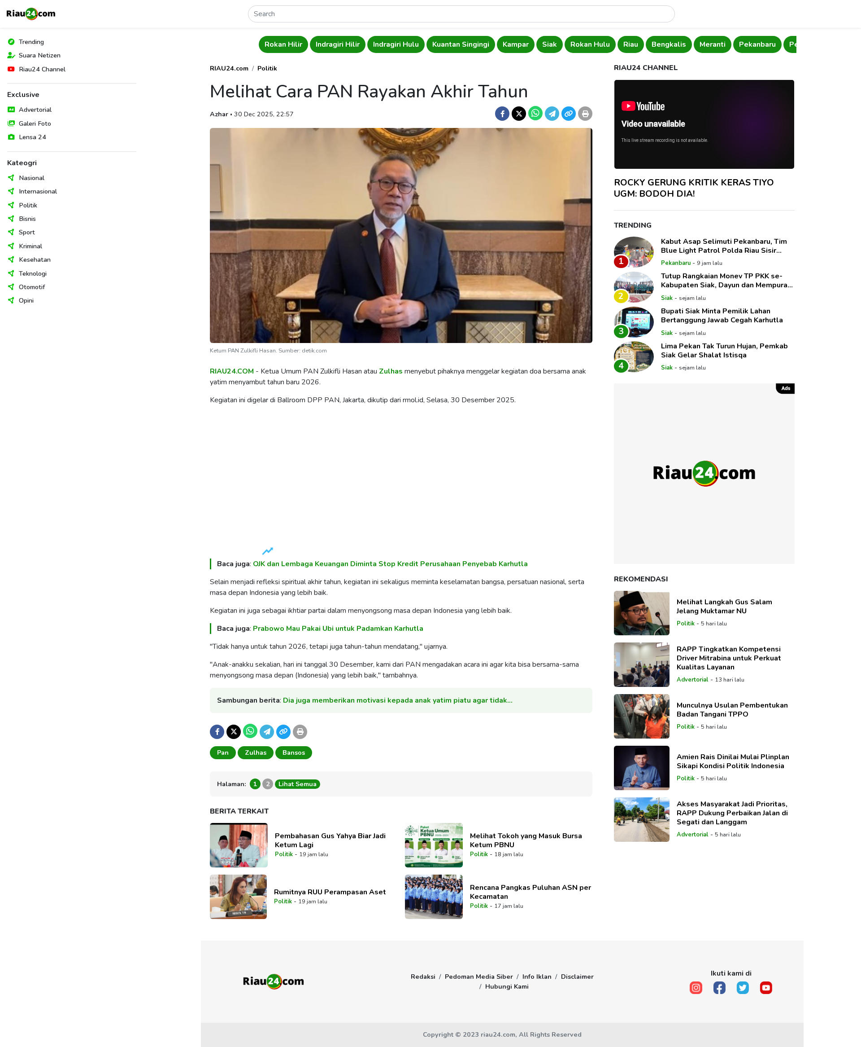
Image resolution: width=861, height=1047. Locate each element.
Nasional (31, 177)
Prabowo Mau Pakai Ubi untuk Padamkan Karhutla (338, 628)
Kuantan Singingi (460, 44)
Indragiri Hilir (338, 44)
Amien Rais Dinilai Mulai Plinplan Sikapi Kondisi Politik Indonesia (733, 761)
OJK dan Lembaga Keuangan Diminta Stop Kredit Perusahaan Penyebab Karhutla (390, 564)
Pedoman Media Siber (479, 976)
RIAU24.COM (232, 371)
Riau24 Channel (42, 69)
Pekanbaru (757, 44)
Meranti (713, 44)
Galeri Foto (35, 123)
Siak (549, 44)
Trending (31, 41)
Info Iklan (537, 976)
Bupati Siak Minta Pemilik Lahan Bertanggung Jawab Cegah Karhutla (722, 316)
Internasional (38, 191)
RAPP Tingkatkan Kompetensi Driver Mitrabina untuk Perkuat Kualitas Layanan (729, 657)
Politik (28, 205)
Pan (223, 752)
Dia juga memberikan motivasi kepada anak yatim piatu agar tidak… (398, 700)
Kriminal (30, 246)
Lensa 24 (32, 136)
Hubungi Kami (507, 986)
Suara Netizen (40, 55)
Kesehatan (35, 259)
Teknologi (33, 273)
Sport (27, 232)
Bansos (294, 752)
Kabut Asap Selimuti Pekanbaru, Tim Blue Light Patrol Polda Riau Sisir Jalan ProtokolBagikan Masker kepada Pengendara (726, 246)
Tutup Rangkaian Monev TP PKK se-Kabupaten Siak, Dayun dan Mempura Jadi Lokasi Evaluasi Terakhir (724, 281)
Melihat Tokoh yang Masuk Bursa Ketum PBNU (526, 840)
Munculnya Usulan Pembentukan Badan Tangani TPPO (732, 709)
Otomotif (32, 286)
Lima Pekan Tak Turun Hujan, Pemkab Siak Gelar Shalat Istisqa (724, 350)
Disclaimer (577, 976)
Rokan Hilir (283, 44)
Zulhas (391, 371)
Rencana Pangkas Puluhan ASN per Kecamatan (530, 892)
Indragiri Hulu (396, 44)
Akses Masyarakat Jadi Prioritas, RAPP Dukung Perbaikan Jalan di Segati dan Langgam (732, 812)
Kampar (516, 44)
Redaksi (423, 976)
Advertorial (35, 109)
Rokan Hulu (590, 44)
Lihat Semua (297, 783)
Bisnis (27, 218)
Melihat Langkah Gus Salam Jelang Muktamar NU (724, 606)
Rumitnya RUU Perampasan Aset (330, 892)
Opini (26, 300)
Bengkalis (669, 44)
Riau (630, 44)
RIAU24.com (229, 68)
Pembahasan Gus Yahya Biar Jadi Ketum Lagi (330, 840)
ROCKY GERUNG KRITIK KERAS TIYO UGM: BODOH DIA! (694, 187)
